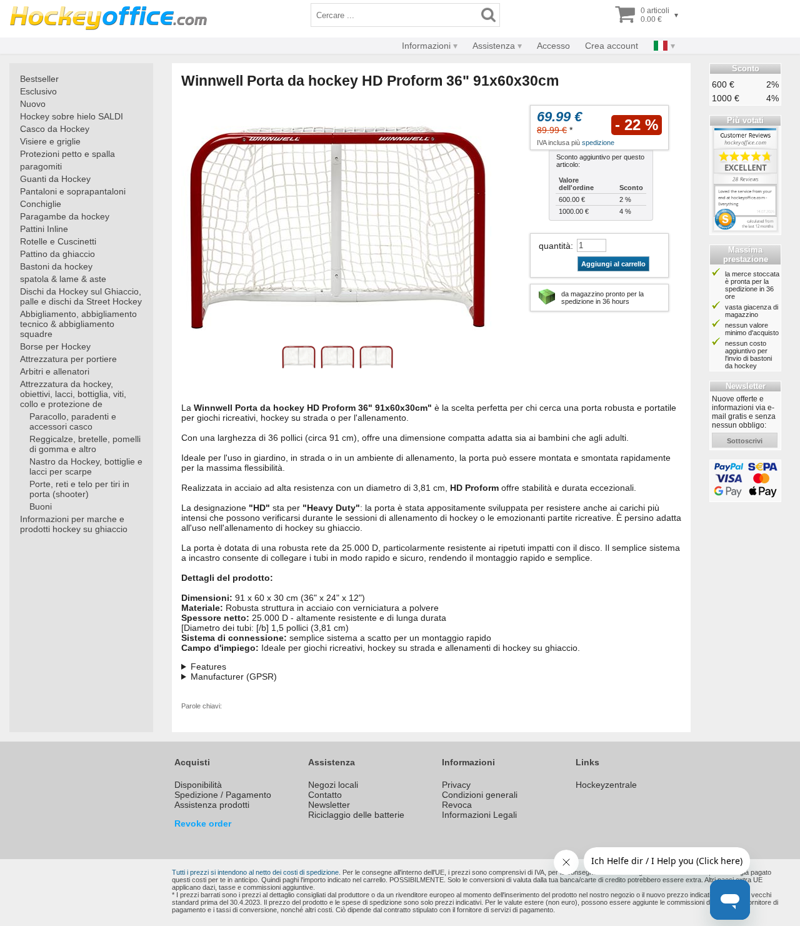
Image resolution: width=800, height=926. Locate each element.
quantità (555, 246)
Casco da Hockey (54, 129)
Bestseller (39, 79)
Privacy (456, 785)
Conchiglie (40, 204)
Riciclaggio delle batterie (356, 815)
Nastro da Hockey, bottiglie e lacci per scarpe (85, 466)
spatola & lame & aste (63, 279)
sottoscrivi (744, 441)
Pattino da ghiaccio (57, 254)
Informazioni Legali (479, 815)
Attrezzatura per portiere (68, 359)
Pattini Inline (44, 229)
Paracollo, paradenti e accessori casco (72, 421)
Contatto (325, 795)
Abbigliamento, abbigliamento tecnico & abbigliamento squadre (78, 324)
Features (208, 667)
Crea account (611, 46)
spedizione (598, 142)
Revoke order (202, 823)
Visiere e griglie (50, 141)
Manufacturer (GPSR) (234, 677)
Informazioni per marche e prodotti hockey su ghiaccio (74, 524)
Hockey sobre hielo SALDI (71, 116)
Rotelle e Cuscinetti (58, 241)
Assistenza (493, 46)
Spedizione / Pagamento (222, 795)
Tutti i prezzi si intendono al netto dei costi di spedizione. (256, 872)
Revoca (457, 805)
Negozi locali (333, 785)
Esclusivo (38, 91)
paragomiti (41, 166)
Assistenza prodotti (211, 805)
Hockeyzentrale (606, 785)
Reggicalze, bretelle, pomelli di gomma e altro (85, 444)
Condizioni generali (480, 795)
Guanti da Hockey (55, 179)
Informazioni (426, 46)
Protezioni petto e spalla (67, 154)
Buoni (40, 506)
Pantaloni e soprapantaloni (73, 191)
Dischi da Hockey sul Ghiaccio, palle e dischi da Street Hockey (81, 296)
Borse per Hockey (55, 346)
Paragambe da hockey (64, 216)
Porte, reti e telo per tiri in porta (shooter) (79, 489)
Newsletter (329, 805)
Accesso (553, 46)
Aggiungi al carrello (613, 264)
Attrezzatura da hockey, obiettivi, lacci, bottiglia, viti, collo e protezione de (73, 394)
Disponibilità (198, 785)
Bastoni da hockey (56, 266)
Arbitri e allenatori (54, 371)
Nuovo (33, 104)
